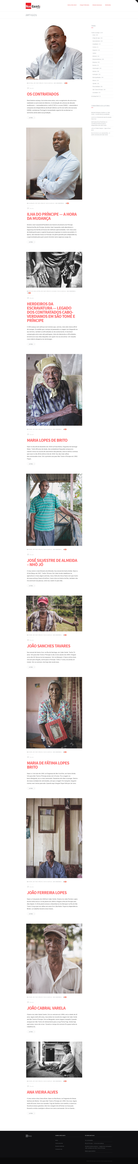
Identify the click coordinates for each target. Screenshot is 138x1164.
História (38, 291)
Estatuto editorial (59, 1146)
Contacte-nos (58, 1149)
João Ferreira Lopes (47, 892)
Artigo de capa (32, 291)
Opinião (30, 429)
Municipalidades (97, 77)
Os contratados (43, 94)
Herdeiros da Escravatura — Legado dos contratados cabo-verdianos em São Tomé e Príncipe (51, 312)
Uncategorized (95, 96)
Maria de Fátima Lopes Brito (48, 765)
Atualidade (95, 44)
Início (56, 1140)
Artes (94, 35)
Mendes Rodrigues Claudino (98, 112)
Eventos (95, 65)
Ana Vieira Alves (42, 1092)
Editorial (31, 83)
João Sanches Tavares (48, 646)
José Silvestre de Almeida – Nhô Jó (52, 562)
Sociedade (54, 291)
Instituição (95, 74)
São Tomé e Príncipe (38, 83)
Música (94, 80)
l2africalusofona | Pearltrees (98, 122)
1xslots (94, 53)
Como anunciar (59, 1143)
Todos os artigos (48, 83)
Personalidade (96, 86)
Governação (32, 203)
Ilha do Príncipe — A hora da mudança (52, 216)
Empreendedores (97, 59)
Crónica (94, 47)
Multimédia (108, 5)
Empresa (95, 62)
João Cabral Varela (46, 1008)
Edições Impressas (97, 5)
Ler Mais (31, 117)
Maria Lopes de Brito (47, 440)
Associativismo (96, 41)
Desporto (95, 50)
